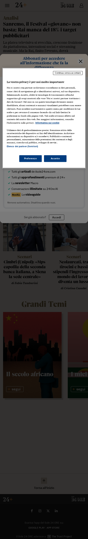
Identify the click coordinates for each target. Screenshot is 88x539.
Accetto (55, 158)
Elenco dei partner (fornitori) (22, 146)
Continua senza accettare (68, 73)
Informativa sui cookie (47, 123)
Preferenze (30, 158)
